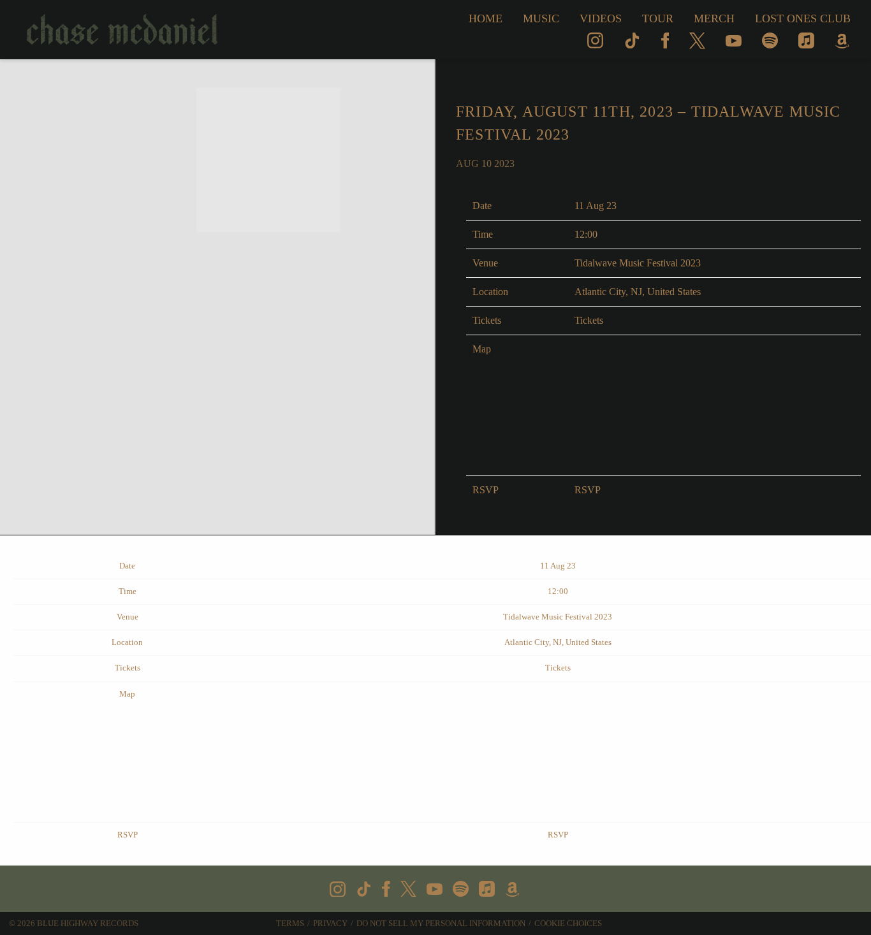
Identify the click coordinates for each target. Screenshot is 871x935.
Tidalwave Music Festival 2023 (638, 262)
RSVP (588, 489)
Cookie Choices (568, 923)
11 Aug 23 (596, 205)
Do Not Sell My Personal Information (440, 923)
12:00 (586, 234)
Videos (601, 18)
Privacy (330, 923)
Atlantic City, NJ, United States (638, 291)
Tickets (589, 320)
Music (541, 18)
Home (485, 18)
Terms (290, 923)
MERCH (714, 18)
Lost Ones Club (803, 18)
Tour (657, 18)
